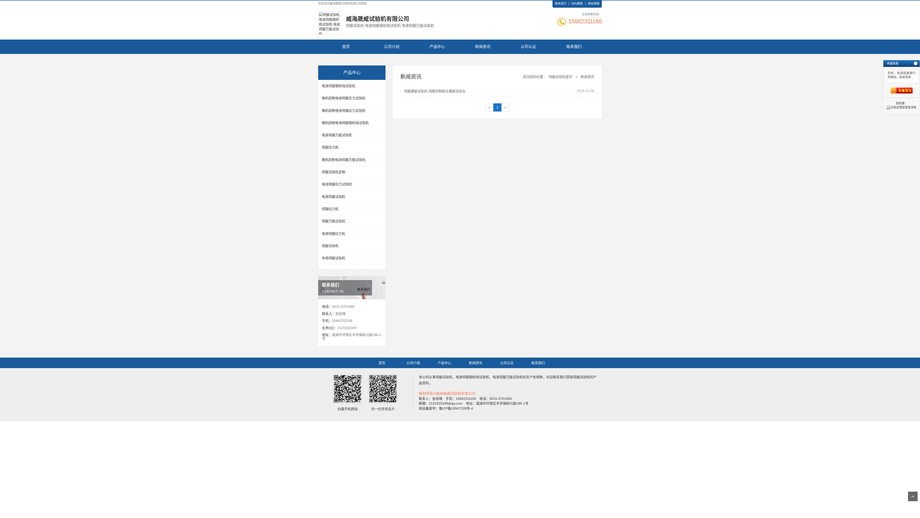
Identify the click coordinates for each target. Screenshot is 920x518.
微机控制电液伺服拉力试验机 (343, 110)
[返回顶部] (913, 496)
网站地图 (593, 3)
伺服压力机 (330, 147)
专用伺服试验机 (333, 258)
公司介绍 (391, 47)
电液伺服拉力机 (333, 233)
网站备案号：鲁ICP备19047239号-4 (446, 408)
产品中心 (437, 47)
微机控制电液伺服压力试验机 (343, 98)
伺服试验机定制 (333, 172)
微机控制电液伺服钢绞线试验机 (345, 123)
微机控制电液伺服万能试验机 (343, 160)
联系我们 (560, 3)
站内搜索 (577, 3)
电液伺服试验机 (333, 197)
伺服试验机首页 (560, 77)
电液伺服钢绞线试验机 (338, 86)
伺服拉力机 (330, 209)
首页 (346, 47)
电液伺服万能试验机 (337, 135)
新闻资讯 (482, 47)
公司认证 (528, 47)
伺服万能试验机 (333, 221)
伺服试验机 (330, 246)
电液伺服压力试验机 (337, 184)
